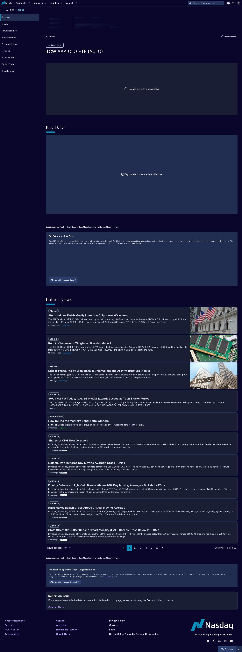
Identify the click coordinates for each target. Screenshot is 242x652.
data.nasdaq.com (109, 576)
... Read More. (135, 243)
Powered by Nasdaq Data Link (64, 582)
